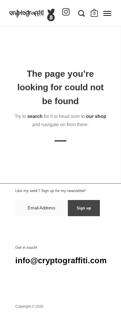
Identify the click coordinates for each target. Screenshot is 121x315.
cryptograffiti (53, 306)
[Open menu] (107, 13)
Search (21, 284)
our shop (96, 116)
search (35, 116)
